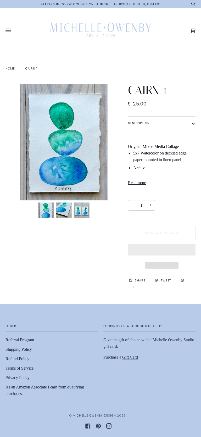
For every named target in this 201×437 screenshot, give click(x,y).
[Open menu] (13, 30)
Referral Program (19, 340)
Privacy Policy (17, 377)
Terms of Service (19, 368)
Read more (137, 182)
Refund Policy (17, 358)
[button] (162, 251)
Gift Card (130, 357)
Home (10, 68)
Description (139, 123)
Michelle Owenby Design (94, 415)
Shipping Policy (18, 349)
